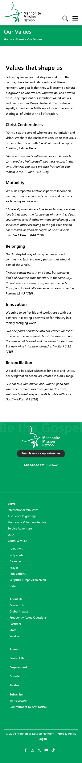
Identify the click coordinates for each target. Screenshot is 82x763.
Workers (15, 636)
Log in (43, 739)
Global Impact (19, 611)
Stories (14, 685)
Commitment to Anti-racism (28, 707)
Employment (18, 667)
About (19, 39)
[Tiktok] (54, 751)
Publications (18, 574)
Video (13, 586)
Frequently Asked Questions (28, 617)
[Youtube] (47, 751)
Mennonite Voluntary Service (27, 522)
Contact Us (17, 605)
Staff (13, 630)
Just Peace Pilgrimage (22, 516)
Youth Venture (17, 541)
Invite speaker (19, 700)
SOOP (11, 535)
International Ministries (23, 510)
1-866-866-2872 (34, 465)
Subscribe (16, 694)
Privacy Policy (66, 733)
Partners (15, 624)
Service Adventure (20, 528)
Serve (12, 504)
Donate (15, 676)
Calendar (15, 561)
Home (8, 39)
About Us (16, 599)
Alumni (14, 649)
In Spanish (16, 555)
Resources (16, 549)
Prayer (14, 567)
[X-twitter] (41, 751)
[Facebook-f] (27, 751)
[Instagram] (34, 751)
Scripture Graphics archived (28, 580)
